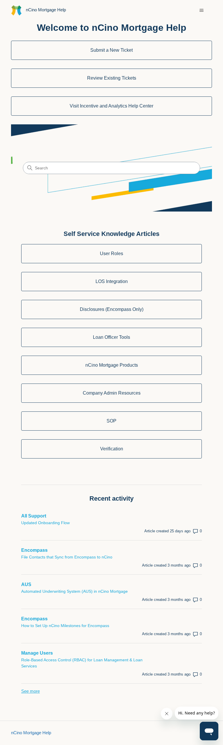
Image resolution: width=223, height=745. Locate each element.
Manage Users (37, 653)
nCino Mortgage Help (31, 732)
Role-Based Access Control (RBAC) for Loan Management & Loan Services (82, 663)
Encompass (34, 550)
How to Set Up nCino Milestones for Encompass (65, 625)
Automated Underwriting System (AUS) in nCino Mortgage (74, 591)
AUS (26, 584)
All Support (33, 515)
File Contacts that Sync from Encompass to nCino (66, 557)
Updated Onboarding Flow (45, 522)
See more (30, 691)
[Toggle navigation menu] (201, 10)
